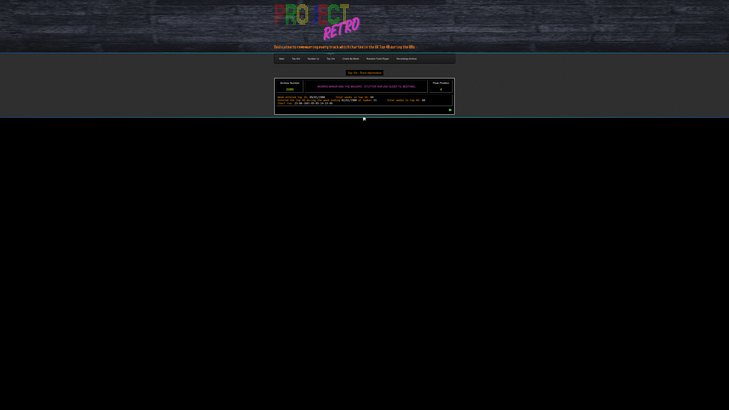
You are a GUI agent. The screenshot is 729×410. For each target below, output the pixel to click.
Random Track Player (378, 59)
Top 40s (296, 59)
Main (281, 59)
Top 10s (331, 59)
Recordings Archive (407, 59)
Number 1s (313, 59)
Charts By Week (350, 59)
